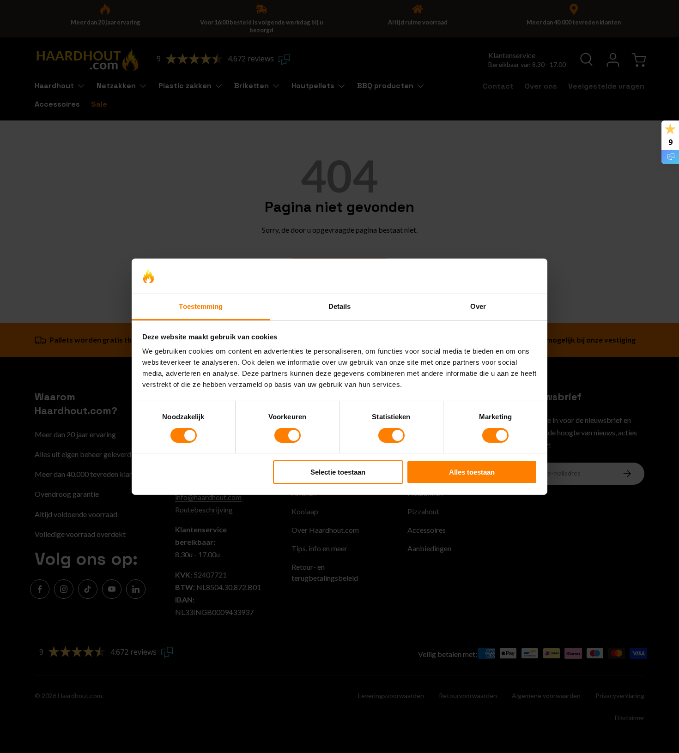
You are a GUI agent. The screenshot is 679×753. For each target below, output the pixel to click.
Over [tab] (478, 306)
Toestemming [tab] (201, 306)
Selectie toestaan (337, 472)
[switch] (287, 435)
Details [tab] (339, 306)
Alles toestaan (472, 472)
